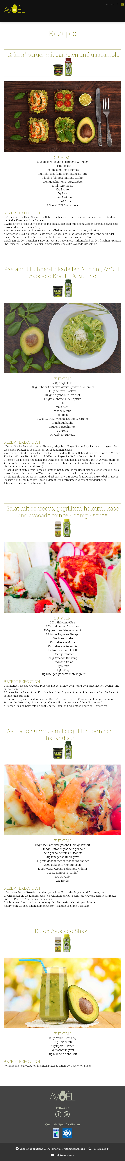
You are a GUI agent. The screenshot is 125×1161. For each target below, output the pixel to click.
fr (117, 4)
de (122, 4)
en (112, 4)
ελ (107, 4)
